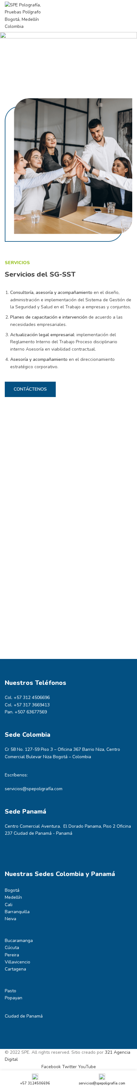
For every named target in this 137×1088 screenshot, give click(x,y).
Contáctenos (30, 389)
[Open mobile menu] (129, 16)
